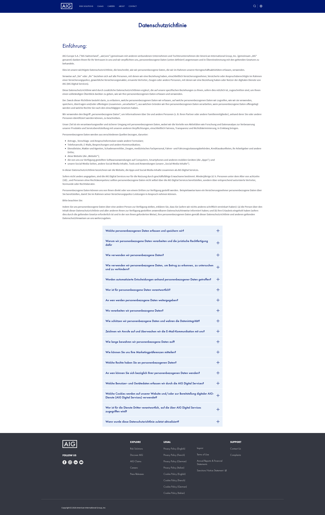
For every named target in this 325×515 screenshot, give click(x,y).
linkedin (76, 462)
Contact (133, 6)
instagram (70, 462)
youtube (81, 462)
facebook (64, 462)
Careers (111, 6)
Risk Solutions (86, 6)
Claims (100, 6)
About (122, 6)
